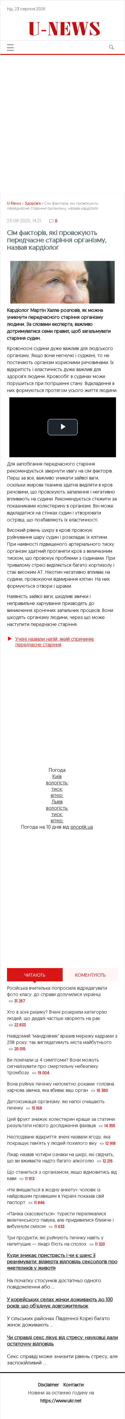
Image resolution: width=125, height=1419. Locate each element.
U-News (14, 203)
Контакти (73, 1385)
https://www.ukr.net (60, 1401)
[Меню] (10, 47)
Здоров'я (33, 203)
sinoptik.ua (81, 827)
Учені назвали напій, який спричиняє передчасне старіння (54, 642)
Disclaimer (48, 1385)
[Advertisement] (62, 120)
